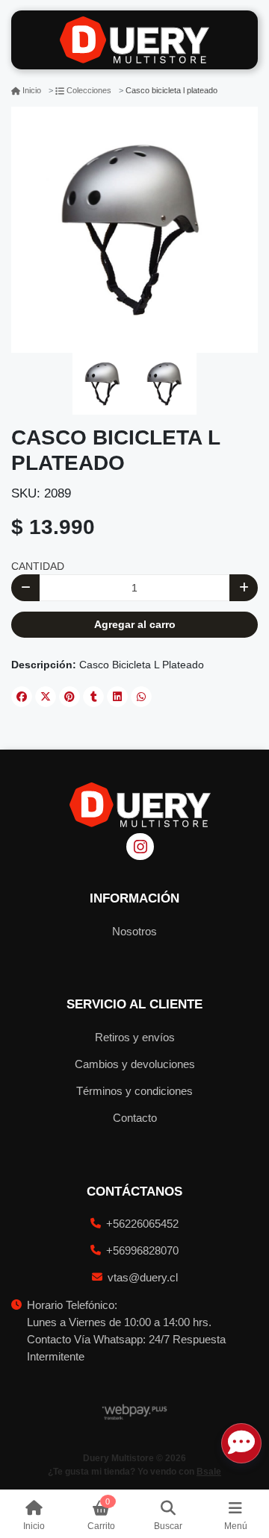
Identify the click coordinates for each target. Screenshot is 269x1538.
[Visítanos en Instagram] (140, 847)
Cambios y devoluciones (135, 1064)
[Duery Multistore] (134, 40)
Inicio (31, 90)
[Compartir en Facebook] (21, 696)
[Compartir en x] (45, 696)
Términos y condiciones (134, 1091)
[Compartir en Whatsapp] (141, 696)
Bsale (209, 1471)
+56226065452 (142, 1223)
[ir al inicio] (140, 804)
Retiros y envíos (135, 1037)
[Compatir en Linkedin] (117, 696)
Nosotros (134, 931)
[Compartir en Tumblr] (93, 696)
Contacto (135, 1117)
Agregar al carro (135, 624)
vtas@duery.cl (143, 1277)
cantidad (37, 566)
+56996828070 (142, 1250)
